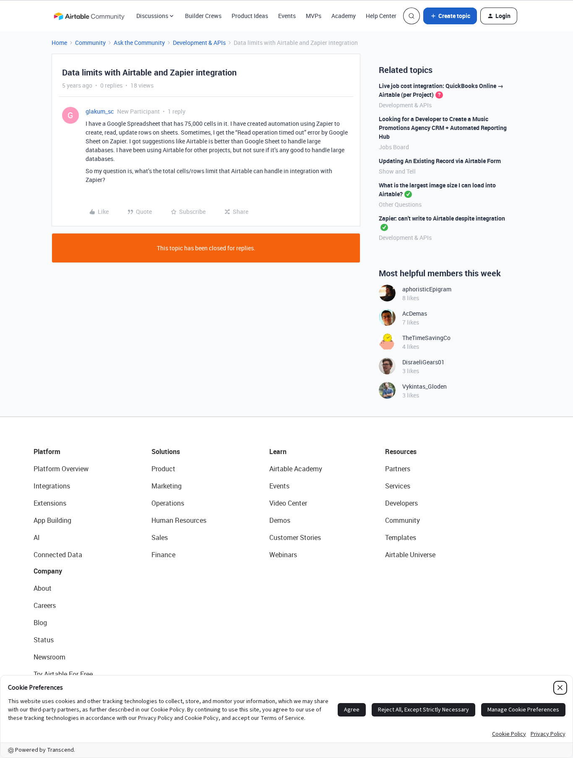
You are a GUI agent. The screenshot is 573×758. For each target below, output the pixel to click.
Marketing (166, 486)
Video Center (288, 503)
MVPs (313, 16)
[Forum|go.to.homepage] (89, 16)
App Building (52, 520)
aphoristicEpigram (426, 289)
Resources (401, 451)
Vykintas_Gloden (424, 386)
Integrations (52, 486)
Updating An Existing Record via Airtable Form (440, 161)
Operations (167, 503)
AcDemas (414, 313)
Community (90, 43)
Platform (47, 451)
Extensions (50, 503)
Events (287, 16)
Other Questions (400, 204)
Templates (400, 537)
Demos (279, 520)
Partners (397, 468)
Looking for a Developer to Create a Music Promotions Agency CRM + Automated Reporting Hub (443, 127)
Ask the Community (139, 43)
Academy (343, 16)
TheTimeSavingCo (426, 338)
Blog (40, 622)
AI (37, 537)
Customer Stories (295, 537)
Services (397, 486)
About (43, 588)
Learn (277, 451)
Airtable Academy (295, 468)
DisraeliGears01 (423, 362)
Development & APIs (199, 43)
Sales (159, 537)
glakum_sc (100, 111)
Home (59, 43)
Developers (401, 503)
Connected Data (58, 554)
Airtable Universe (410, 554)
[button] (450, 16)
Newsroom (49, 657)
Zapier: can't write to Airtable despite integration (442, 218)
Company (48, 571)
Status (44, 639)
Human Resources (178, 520)
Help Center (381, 16)
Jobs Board (394, 147)
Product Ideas (250, 16)
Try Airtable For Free (63, 674)
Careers (45, 605)
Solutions (165, 451)
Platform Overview (61, 468)
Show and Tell (397, 171)
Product (163, 468)
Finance (163, 554)
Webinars (283, 554)
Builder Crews (203, 16)
